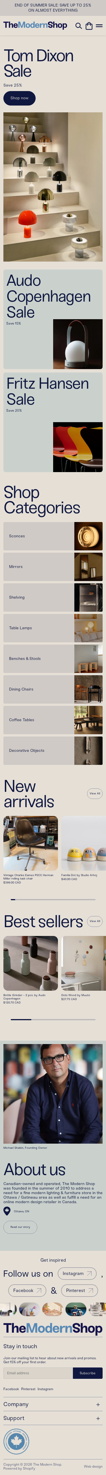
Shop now (19, 98)
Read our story (20, 1227)
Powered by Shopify (19, 1468)
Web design (93, 1466)
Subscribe (88, 1373)
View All (95, 793)
